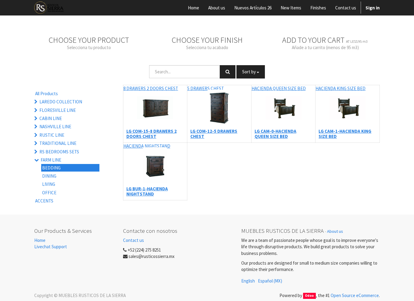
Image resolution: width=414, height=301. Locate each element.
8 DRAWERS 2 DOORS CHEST (150, 88)
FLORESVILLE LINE (57, 110)
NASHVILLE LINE (55, 126)
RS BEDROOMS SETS (59, 152)
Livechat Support (50, 246)
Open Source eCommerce (355, 295)
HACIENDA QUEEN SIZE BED (279, 88)
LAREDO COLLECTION (60, 102)
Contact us (133, 240)
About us (335, 231)
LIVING (48, 184)
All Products (46, 93)
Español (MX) (270, 281)
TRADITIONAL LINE (57, 143)
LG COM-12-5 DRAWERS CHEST (213, 133)
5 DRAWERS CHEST (205, 88)
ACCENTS (44, 201)
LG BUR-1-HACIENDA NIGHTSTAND (147, 191)
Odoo (309, 296)
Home (39, 240)
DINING (49, 176)
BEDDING (51, 168)
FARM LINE (51, 160)
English (248, 281)
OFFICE (49, 193)
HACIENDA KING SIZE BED (341, 88)
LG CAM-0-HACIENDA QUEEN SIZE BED (275, 133)
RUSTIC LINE (51, 135)
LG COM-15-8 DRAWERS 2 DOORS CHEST (151, 133)
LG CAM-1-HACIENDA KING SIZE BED (345, 133)
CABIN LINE (50, 118)
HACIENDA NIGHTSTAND (146, 146)
